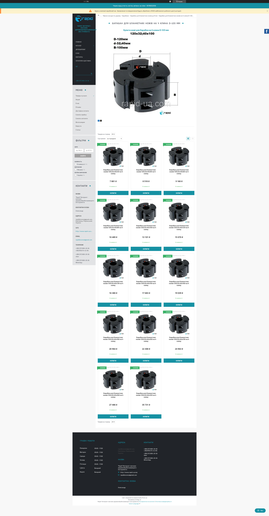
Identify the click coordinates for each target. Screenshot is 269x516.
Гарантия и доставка (83, 61)
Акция (78, 99)
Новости (78, 126)
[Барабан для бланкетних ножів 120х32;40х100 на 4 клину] (146, 212)
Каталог (78, 46)
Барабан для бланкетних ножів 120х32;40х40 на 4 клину (113, 171)
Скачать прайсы (81, 115)
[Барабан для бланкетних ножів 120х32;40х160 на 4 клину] (179, 268)
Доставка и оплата (82, 111)
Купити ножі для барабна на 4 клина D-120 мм (146, 30)
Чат (261, 510)
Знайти (83, 156)
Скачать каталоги (82, 118)
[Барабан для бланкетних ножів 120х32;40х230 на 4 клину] (179, 323)
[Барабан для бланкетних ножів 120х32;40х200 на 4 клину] (146, 323)
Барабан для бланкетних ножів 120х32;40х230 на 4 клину (179, 339)
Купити (113, 193)
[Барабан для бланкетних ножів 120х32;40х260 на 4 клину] (113, 379)
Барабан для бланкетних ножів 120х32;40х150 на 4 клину (146, 283)
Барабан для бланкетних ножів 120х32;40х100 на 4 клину (146, 227)
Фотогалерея (80, 122)
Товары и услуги (81, 96)
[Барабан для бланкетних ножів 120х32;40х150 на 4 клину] (146, 268)
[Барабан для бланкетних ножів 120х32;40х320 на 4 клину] (146, 379)
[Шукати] (91, 73)
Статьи (78, 130)
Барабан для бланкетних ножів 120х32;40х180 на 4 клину (113, 339)
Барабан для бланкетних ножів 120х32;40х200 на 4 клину (146, 339)
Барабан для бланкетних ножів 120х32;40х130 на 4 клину (113, 283)
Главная (78, 42)
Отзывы (78, 107)
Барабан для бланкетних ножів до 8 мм (144, 16)
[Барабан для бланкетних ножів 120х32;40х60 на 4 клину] (179, 156)
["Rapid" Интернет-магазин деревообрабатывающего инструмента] (84, 19)
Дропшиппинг (80, 49)
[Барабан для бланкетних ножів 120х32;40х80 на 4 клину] (113, 212)
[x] (101, 121)
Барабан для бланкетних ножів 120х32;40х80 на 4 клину (113, 227)
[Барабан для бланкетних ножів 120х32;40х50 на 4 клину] (146, 156)
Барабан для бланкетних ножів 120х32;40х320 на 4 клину (146, 395)
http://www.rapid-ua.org (84, 231)
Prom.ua (144, 497)
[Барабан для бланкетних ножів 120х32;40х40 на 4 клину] (113, 156)
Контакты (79, 57)
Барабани (125, 16)
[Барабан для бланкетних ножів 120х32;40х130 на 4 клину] (113, 268)
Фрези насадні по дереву (112, 16)
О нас (77, 53)
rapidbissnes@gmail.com (84, 240)
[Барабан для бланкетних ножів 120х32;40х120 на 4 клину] (179, 212)
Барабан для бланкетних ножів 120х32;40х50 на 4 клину (146, 171)
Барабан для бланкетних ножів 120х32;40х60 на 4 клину (179, 171)
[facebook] (99, 121)
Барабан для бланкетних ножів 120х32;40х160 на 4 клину (179, 283)
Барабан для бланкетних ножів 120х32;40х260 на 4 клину (113, 395)
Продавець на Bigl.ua (134, 499)
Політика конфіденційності (164, 501)
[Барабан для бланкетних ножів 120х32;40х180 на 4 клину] (113, 323)
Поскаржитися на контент (147, 501)
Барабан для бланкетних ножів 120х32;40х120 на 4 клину (179, 227)
